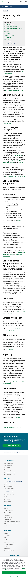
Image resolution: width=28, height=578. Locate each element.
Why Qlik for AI (8, 517)
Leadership (7, 535)
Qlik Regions (7, 526)
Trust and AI (7, 515)
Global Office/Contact (9, 550)
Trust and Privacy (8, 513)
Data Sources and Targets (11, 523)
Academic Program (9, 542)
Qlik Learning (7, 469)
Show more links (10, 43)
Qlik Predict (7, 33)
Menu (25, 3)
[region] (14, 567)
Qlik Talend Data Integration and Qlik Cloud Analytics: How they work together (13, 30)
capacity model (18, 155)
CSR (5, 537)
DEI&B (5, 540)
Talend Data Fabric (9, 488)
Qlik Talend (7, 484)
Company (6, 533)
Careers (6, 546)
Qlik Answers (7, 41)
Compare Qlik (7, 519)
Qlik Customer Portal (9, 472)
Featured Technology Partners (12, 521)
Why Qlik (6, 508)
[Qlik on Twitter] (22, 555)
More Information (14, 576)
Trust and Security (9, 510)
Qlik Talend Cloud (8, 486)
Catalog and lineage (9, 35)
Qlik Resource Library (9, 474)
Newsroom (7, 548)
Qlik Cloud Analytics (9, 24)
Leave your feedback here (11, 445)
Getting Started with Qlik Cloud (12, 427)
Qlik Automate (7, 37)
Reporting (6, 39)
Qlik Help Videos (8, 463)
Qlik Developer (8, 465)
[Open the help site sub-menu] (2, 6)
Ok (14, 572)
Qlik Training (7, 467)
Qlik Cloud (8, 6)
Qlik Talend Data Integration (11, 26)
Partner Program (8, 544)
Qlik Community (14, 555)
